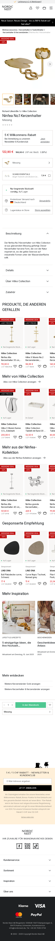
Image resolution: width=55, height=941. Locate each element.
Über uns (8, 891)
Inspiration (9, 881)
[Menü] (51, 8)
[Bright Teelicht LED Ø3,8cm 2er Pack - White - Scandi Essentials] (6, 175)
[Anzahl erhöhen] (12, 705)
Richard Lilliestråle (10, 111)
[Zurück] (5, 64)
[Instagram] (27, 846)
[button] (7, 125)
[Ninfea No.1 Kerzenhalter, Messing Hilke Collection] (27, 63)
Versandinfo (44, 201)
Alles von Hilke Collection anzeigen (19, 382)
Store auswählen (42, 210)
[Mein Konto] (30, 8)
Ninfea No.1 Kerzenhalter (40, 32)
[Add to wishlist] (15, 366)
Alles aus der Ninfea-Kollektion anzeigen (22, 458)
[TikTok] (36, 846)
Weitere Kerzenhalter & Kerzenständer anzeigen (27, 689)
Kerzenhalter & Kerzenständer (15, 32)
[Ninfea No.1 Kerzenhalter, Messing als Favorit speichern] (50, 705)
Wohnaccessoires (9, 30)
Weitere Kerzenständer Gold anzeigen (22, 684)
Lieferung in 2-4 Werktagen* (30, 2)
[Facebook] (19, 846)
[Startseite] (7, 8)
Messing (8, 712)
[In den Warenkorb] (20, 366)
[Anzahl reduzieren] (4, 705)
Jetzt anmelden (45, 140)
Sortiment (9, 870)
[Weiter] (50, 64)
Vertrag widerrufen (27, 817)
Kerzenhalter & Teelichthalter (31, 30)
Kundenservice (11, 860)
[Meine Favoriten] (37, 8)
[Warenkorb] (44, 8)
